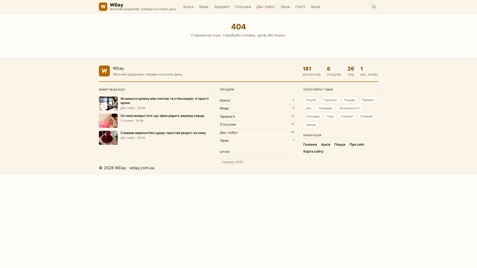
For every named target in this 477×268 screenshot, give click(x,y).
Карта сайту (313, 151)
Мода (203, 6)
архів (261, 35)
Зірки (285, 6)
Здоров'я (221, 6)
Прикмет (368, 100)
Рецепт (311, 100)
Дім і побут (265, 6)
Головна (310, 144)
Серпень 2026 (232, 162)
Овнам (311, 125)
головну (248, 35)
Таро (330, 116)
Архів (315, 6)
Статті (300, 6)
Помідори (325, 108)
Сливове (366, 116)
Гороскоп (330, 100)
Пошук (340, 144)
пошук (279, 35)
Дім (308, 108)
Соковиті (347, 116)
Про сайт (357, 144)
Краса (188, 6)
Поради (349, 100)
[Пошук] (374, 6)
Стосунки (243, 6)
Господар (313, 116)
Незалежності (349, 108)
